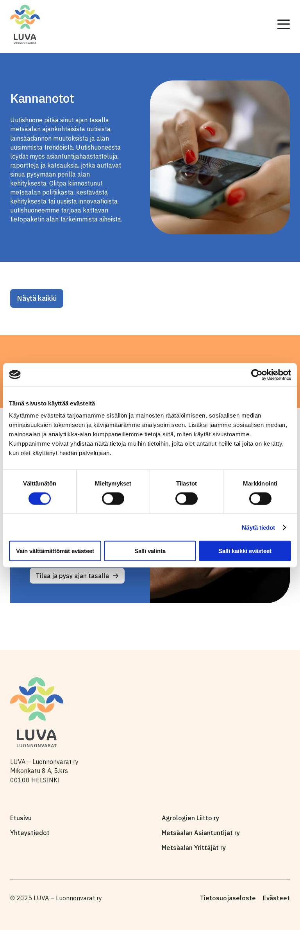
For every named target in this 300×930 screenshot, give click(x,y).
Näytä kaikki (37, 298)
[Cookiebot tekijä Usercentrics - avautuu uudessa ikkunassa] (257, 374)
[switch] (113, 498)
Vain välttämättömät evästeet (55, 551)
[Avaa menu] (283, 24)
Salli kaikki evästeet (244, 551)
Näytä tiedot (258, 527)
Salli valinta (150, 551)
